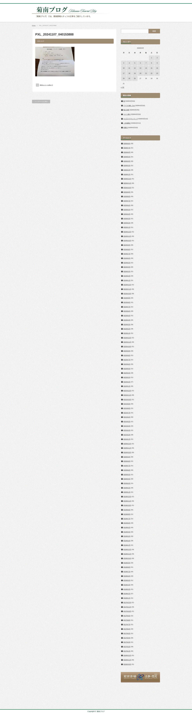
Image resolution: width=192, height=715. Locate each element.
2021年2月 (126, 435)
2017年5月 (126, 633)
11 (129, 68)
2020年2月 (126, 488)
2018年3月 (126, 589)
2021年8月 (126, 408)
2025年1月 (126, 227)
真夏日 (125, 127)
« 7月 (122, 87)
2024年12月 (127, 232)
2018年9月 (126, 563)
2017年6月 (126, 629)
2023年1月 (126, 333)
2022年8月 (126, 355)
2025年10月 (127, 187)
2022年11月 (127, 342)
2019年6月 (126, 523)
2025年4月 (126, 214)
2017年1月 (126, 651)
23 (157, 73)
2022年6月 (126, 364)
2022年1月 (126, 386)
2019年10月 (127, 505)
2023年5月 (126, 315)
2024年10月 (127, 240)
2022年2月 (126, 382)
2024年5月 (126, 262)
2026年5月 (126, 157)
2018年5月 (126, 580)
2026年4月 (126, 161)
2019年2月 (126, 540)
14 (146, 68)
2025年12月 (127, 179)
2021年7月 (126, 413)
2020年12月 (127, 443)
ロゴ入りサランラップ (130, 119)
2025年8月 (126, 196)
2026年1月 (126, 174)
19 (135, 73)
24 (123, 78)
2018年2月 (126, 593)
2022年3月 (126, 377)
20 (140, 73)
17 (123, 73)
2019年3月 (126, 536)
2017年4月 (126, 638)
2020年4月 (126, 479)
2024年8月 (126, 249)
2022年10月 (127, 346)
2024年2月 (126, 276)
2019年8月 (126, 514)
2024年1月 (126, 280)
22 (151, 73)
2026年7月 (126, 148)
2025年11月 (127, 183)
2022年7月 (126, 360)
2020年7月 (126, 465)
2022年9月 (126, 351)
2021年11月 (127, 395)
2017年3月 (126, 642)
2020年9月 (126, 457)
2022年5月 (126, 368)
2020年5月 (126, 474)
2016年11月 (127, 660)
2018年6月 (126, 576)
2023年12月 (127, 284)
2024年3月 (126, 271)
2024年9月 (126, 245)
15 (151, 68)
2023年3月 (126, 324)
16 (157, 68)
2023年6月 (126, 311)
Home (34, 25)
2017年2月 (126, 646)
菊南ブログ (101, 711)
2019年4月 (126, 532)
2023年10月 (127, 293)
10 (123, 68)
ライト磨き (127, 114)
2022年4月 (126, 373)
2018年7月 (126, 571)
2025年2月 (126, 223)
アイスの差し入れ (129, 105)
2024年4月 (126, 267)
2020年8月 (126, 461)
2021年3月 (126, 430)
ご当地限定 (127, 123)
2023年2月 (126, 329)
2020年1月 (126, 492)
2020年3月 (126, 483)
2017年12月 (127, 602)
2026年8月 (126, 143)
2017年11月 (127, 607)
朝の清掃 (126, 110)
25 (129, 78)
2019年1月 (126, 545)
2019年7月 (126, 518)
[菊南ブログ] (73, 18)
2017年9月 (126, 616)
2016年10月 (127, 664)
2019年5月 (126, 527)
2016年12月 (127, 655)
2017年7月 (126, 624)
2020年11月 (127, 448)
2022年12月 (127, 338)
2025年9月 (126, 192)
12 (135, 68)
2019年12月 (127, 496)
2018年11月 (127, 554)
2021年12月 (127, 390)
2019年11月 (127, 501)
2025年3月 (126, 218)
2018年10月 (127, 558)
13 (140, 68)
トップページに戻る (41, 101)
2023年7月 (126, 307)
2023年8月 (126, 302)
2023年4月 (126, 320)
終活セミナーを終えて (46, 85)
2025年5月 (126, 209)
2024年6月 (126, 258)
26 (135, 78)
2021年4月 (126, 426)
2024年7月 (126, 254)
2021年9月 (126, 404)
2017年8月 (126, 620)
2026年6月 (126, 152)
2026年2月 (126, 170)
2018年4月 (126, 585)
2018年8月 (126, 567)
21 (146, 73)
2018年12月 (127, 549)
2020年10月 (127, 452)
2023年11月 (127, 289)
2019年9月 (126, 510)
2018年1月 (126, 598)
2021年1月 (126, 439)
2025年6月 (126, 205)
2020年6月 (126, 470)
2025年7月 (126, 201)
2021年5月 (126, 421)
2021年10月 (127, 399)
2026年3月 (126, 165)
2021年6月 (126, 417)
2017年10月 (127, 611)
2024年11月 (127, 236)
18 (129, 73)
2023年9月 (126, 298)
